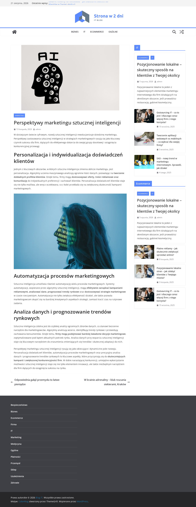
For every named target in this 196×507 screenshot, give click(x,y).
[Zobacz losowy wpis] (181, 32)
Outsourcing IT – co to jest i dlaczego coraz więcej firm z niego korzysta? (168, 117)
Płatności (15, 456)
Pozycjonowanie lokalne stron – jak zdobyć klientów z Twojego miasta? (169, 273)
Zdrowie (15, 482)
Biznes (75, 31)
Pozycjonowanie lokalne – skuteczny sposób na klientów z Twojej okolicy (159, 70)
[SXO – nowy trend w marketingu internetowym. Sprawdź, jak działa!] (144, 165)
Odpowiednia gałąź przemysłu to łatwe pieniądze (36, 382)
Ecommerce (97, 31)
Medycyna (16, 443)
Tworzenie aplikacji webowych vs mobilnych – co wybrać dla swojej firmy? (169, 140)
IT (84, 31)
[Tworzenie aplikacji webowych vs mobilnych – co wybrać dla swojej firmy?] (144, 142)
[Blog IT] (14, 32)
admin (38, 129)
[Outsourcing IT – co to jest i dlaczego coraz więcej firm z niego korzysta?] (144, 119)
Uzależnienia (17, 476)
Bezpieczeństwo (19, 404)
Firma (14, 424)
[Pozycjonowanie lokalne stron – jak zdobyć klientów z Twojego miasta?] (144, 275)
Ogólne (113, 31)
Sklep (13, 469)
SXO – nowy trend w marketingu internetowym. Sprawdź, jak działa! (169, 163)
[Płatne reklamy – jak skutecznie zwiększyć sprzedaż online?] (144, 254)
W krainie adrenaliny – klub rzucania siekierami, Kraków (105, 382)
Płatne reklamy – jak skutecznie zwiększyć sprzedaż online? (167, 251)
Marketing (19, 115)
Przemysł (15, 463)
